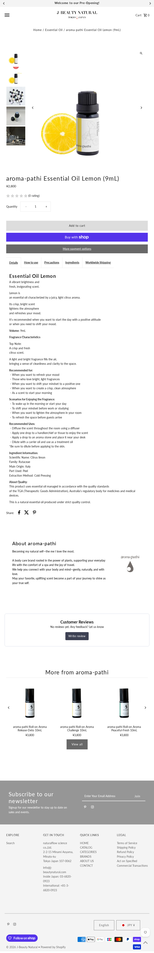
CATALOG (86, 847)
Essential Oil (54, 30)
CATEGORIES (88, 852)
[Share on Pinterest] (34, 513)
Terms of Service (127, 843)
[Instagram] (92, 807)
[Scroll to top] (145, 942)
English (104, 925)
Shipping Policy (126, 847)
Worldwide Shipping (98, 262)
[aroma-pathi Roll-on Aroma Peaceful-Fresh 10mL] (124, 702)
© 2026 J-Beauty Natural (22, 947)
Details (13, 262)
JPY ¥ (131, 925)
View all (77, 744)
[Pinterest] (85, 807)
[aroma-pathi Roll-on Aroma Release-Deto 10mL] (29, 702)
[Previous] (4, 3)
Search (10, 843)
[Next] (150, 3)
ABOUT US (87, 861)
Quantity (11, 206)
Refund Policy (125, 852)
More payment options (77, 248)
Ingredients (72, 262)
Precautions (51, 262)
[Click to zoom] (141, 53)
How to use (31, 262)
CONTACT (86, 865)
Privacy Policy (125, 856)
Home (37, 30)
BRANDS (85, 856)
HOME (84, 843)
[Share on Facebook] (19, 513)
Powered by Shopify (53, 947)
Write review (76, 636)
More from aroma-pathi (77, 672)
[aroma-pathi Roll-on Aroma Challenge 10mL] (76, 702)
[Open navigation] (29, 15)
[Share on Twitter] (26, 513)
